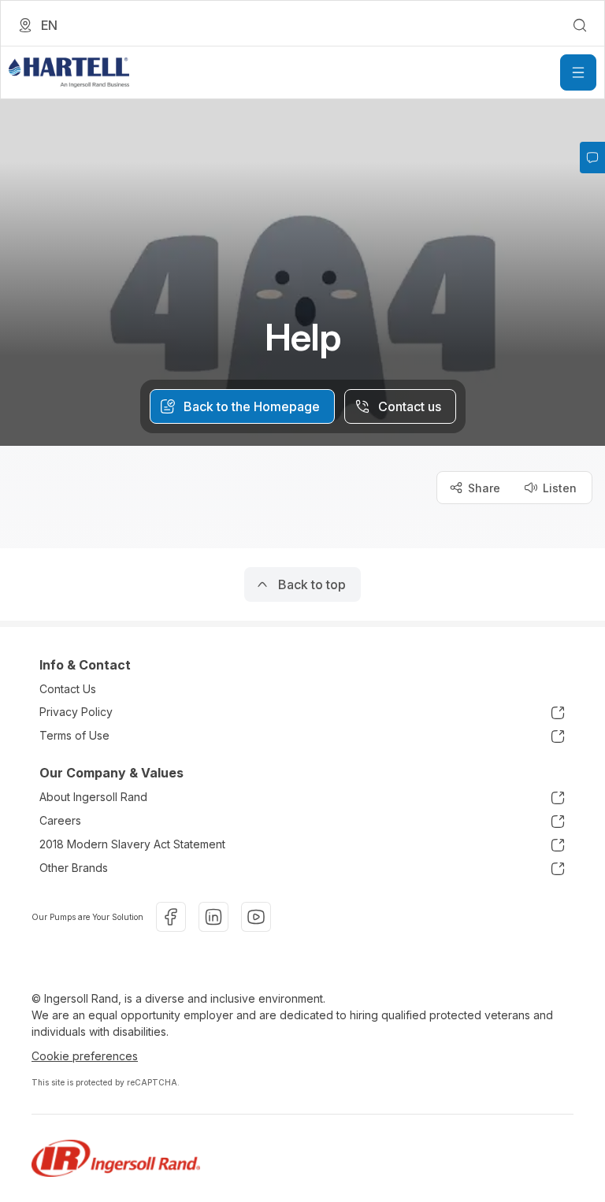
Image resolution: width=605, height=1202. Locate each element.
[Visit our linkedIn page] (213, 917)
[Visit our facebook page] (171, 917)
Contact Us (67, 689)
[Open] (578, 72)
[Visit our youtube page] (256, 917)
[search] (580, 25)
